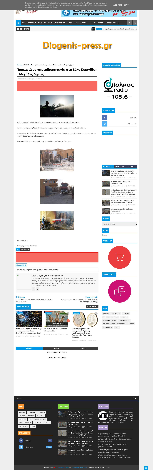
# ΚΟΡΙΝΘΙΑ (25, 249)
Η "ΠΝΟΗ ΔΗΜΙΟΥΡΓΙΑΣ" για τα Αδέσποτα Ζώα (55, 330)
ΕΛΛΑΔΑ (101, 23)
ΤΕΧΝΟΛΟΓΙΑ (107, 327)
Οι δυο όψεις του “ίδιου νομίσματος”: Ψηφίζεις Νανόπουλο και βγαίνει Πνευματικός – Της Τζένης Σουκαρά (82, 333)
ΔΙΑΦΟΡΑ (106, 317)
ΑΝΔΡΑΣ (106, 313)
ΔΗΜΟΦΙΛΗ (119, 166)
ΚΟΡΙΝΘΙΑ (48, 23)
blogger (29, 348)
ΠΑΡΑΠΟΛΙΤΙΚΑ (60, 23)
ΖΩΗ (70, 23)
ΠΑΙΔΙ (114, 320)
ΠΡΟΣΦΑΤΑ (108, 166)
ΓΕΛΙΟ (92, 23)
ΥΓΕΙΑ (117, 327)
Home (19, 65)
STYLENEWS (81, 23)
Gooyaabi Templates (80, 467)
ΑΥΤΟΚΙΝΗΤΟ (115, 313)
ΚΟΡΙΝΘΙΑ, (39, 79)
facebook (83, 348)
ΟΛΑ (23, 23)
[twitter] (135, 398)
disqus (56, 348)
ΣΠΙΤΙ (132, 324)
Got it (126, 5)
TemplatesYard (63, 467)
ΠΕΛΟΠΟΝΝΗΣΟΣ (35, 23)
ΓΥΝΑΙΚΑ (126, 313)
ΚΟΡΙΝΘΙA (106, 320)
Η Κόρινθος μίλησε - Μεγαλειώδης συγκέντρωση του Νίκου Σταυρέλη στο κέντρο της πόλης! (29, 331)
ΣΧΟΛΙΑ (131, 166)
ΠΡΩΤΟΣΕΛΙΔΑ (113, 23)
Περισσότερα (93, 307)
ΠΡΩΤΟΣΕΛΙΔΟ (122, 324)
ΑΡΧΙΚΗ (19, 398)
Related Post (23, 307)
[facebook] (133, 398)
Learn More (117, 5)
